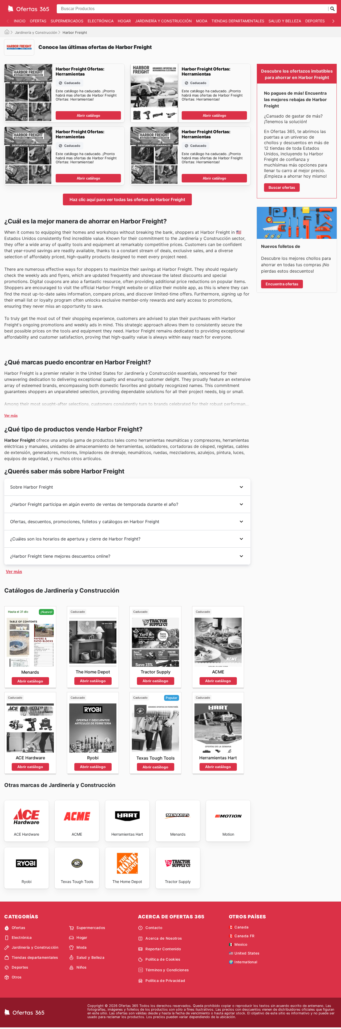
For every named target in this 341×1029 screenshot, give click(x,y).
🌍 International (243, 962)
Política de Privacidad (165, 980)
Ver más (11, 416)
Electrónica (100, 21)
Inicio (20, 21)
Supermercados (67, 21)
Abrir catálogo (88, 116)
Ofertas (38, 21)
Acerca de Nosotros (163, 938)
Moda (201, 21)
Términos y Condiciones (167, 970)
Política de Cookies (162, 959)
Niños (81, 967)
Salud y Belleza (285, 21)
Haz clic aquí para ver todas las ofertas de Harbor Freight (127, 199)
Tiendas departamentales (238, 21)
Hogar (124, 21)
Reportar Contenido (163, 949)
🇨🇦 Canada (239, 927)
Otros (17, 977)
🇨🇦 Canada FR (242, 936)
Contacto (153, 928)
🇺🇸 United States (244, 953)
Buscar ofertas (282, 187)
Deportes (315, 21)
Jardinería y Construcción (163, 21)
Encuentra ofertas (282, 284)
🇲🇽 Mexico (238, 944)
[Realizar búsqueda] (332, 9)
